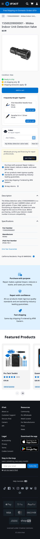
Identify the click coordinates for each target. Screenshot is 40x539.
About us (5, 411)
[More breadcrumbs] (3, 16)
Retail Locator (26, 419)
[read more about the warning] (34, 256)
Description (7, 195)
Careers (5, 422)
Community (25, 411)
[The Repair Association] (20, 492)
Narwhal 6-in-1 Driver (19, 115)
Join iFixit (30, 158)
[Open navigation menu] (2, 4)
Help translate (18, 481)
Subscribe (32, 466)
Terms (4, 448)
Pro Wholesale (26, 415)
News (23, 429)
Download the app (29, 436)
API (3, 426)
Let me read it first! (11, 470)
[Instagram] (18, 488)
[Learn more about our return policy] (18, 186)
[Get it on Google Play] (29, 448)
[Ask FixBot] (34, 138)
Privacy (4, 444)
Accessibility (6, 440)
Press (23, 426)
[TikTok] (4, 488)
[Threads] (35, 488)
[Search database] (27, 4)
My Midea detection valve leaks (16, 144)
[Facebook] (9, 488)
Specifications (7, 221)
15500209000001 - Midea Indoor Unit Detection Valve (21, 16)
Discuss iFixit (6, 419)
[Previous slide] (17, 393)
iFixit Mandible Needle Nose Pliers (21, 104)
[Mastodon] (27, 488)
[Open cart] (32, 4)
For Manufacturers (28, 422)
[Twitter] (13, 488)
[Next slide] (23, 393)
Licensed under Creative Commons (20, 528)
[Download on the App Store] (29, 441)
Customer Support (8, 415)
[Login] (37, 4)
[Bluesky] (31, 488)
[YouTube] (22, 488)
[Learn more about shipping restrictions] (19, 82)
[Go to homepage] (12, 4)
